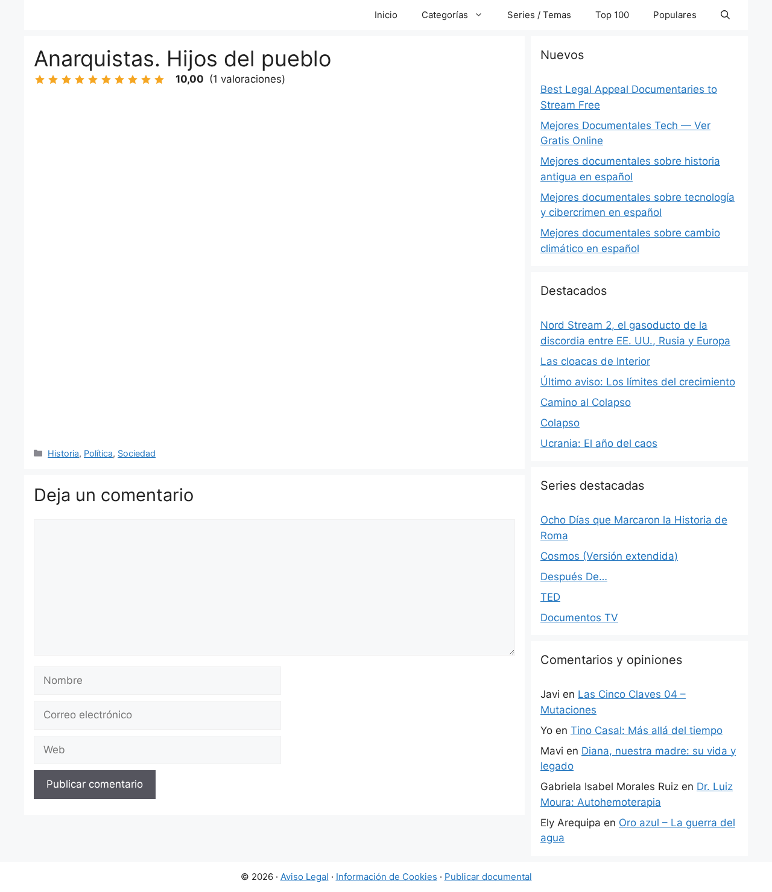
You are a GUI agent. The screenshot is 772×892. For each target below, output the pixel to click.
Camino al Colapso (585, 402)
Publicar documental (488, 876)
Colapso (560, 423)
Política (98, 453)
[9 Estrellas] (146, 80)
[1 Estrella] (40, 80)
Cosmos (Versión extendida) (609, 556)
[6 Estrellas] (106, 80)
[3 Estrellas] (66, 80)
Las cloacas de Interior (595, 361)
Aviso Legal (304, 876)
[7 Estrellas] (119, 80)
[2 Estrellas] (53, 80)
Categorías (445, 15)
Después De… (573, 577)
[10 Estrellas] (159, 80)
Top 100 (612, 15)
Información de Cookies (386, 876)
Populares (675, 15)
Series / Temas (539, 15)
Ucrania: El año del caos (598, 443)
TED (550, 597)
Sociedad (137, 453)
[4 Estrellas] (80, 80)
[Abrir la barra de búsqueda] (725, 15)
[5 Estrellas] (93, 80)
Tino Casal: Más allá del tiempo (647, 730)
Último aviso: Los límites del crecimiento (637, 382)
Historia (63, 453)
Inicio (386, 15)
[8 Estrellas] (133, 80)
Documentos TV (579, 618)
